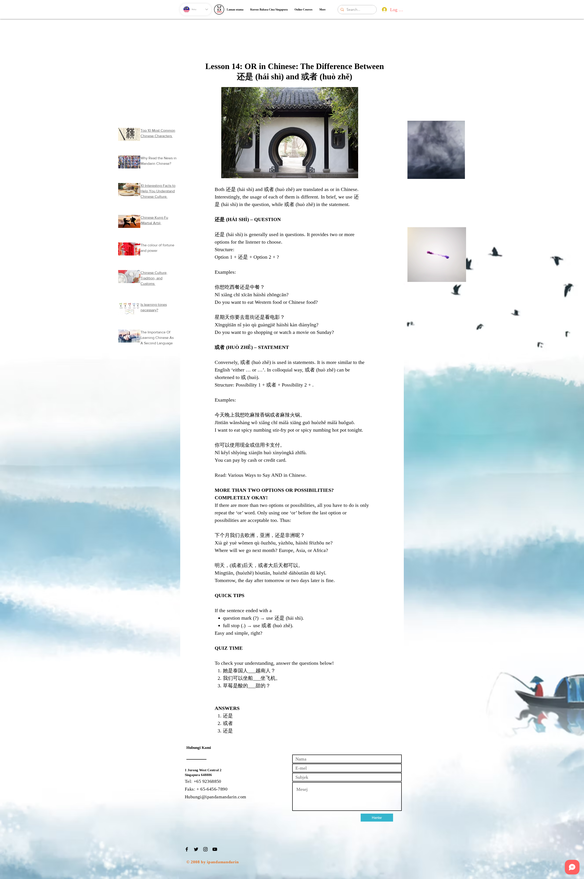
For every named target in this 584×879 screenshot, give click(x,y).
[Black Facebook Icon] (187, 849)
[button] (459, 174)
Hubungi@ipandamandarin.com (215, 796)
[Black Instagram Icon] (205, 849)
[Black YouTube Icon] (215, 849)
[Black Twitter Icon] (196, 849)
